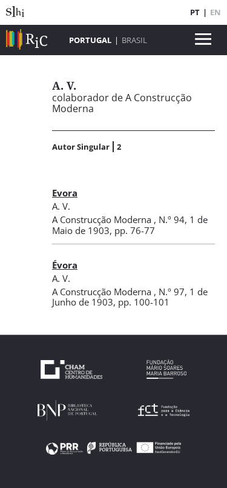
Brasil (134, 40)
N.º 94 (172, 219)
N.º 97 (172, 292)
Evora (64, 193)
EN (215, 12)
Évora (64, 265)
